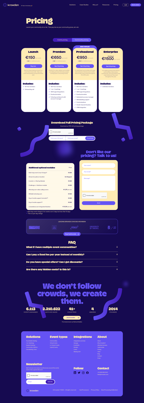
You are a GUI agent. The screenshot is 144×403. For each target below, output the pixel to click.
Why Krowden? (101, 343)
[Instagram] (83, 372)
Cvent (75, 349)
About (99, 341)
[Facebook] (87, 372)
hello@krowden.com (102, 374)
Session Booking (30, 345)
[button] (72, 5)
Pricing (116, 5)
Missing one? (77, 351)
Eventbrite (76, 345)
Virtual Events (53, 343)
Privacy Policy (95, 390)
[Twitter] (79, 373)
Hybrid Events (54, 347)
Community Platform (32, 347)
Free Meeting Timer (31, 349)
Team (98, 351)
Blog (98, 353)
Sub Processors (84, 390)
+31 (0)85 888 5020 (102, 372)
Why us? (95, 5)
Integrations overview (79, 341)
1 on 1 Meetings (30, 343)
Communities (53, 341)
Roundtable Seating (31, 341)
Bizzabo (76, 347)
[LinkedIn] (75, 372)
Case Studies (84, 5)
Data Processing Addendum (109, 390)
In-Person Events (54, 345)
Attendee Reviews (102, 345)
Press (98, 358)
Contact (99, 356)
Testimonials (100, 347)
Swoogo (76, 343)
